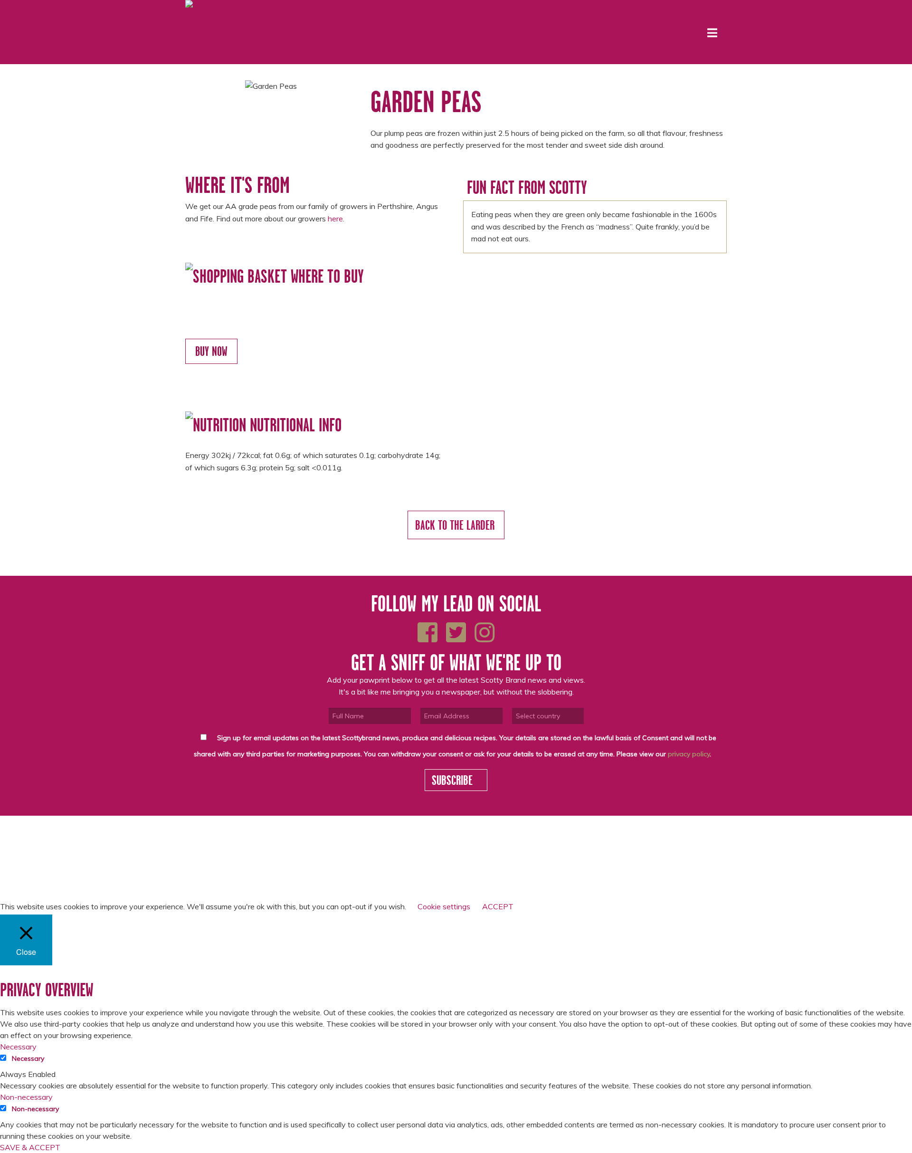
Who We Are (205, 833)
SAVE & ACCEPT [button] (30, 1147)
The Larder (203, 842)
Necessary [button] (18, 1046)
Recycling (201, 862)
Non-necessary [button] (26, 1097)
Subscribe (453, 780)
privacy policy (689, 754)
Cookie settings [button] (444, 906)
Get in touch (298, 862)
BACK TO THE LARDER (456, 525)
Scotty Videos (301, 852)
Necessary (28, 1058)
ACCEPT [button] (497, 906)
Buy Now (211, 351)
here (335, 218)
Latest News (298, 833)
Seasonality (298, 842)
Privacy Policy (209, 871)
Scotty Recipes (210, 852)
